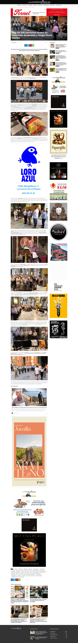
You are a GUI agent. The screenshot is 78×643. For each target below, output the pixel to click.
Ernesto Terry (27, 571)
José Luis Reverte (32, 573)
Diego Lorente (18, 571)
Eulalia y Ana (32, 571)
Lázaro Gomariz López (14, 574)
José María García (38, 573)
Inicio (11, 7)
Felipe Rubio (36, 571)
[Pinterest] (30, 45)
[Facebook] (25, 45)
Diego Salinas (22, 571)
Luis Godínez (19, 574)
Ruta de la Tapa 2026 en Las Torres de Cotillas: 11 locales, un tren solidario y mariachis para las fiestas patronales (38, 620)
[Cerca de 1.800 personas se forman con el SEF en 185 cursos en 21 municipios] (39, 592)
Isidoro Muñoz (13, 573)
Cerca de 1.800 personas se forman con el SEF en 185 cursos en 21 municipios (38, 600)
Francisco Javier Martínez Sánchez (16, 572)
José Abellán (21, 573)
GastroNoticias (14, 7)
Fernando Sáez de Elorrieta (42, 571)
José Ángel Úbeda (26, 573)
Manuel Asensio (24, 574)
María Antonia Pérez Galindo (31, 574)
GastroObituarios (20, 30)
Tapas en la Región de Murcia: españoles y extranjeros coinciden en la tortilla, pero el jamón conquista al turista (19, 601)
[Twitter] (28, 45)
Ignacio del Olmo (42, 572)
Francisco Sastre (29, 572)
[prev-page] (50, 73)
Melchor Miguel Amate (39, 574)
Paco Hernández (13, 42)
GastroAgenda (12, 617)
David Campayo (13, 571)
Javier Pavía (17, 573)
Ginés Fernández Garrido (36, 572)
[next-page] (51, 73)
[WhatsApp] (33, 45)
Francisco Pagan (23, 572)
